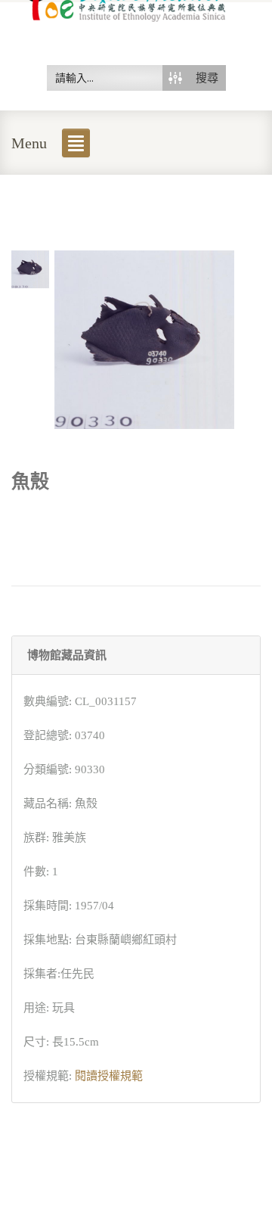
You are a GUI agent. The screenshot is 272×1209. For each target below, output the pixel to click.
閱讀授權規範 (109, 1076)
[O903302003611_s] (30, 268)
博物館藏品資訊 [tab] (67, 655)
